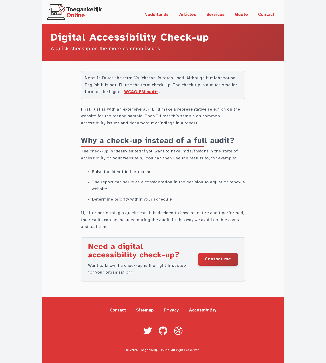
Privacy (171, 310)
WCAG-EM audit (141, 92)
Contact (266, 14)
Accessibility (203, 310)
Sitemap (145, 310)
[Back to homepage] (74, 12)
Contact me (218, 259)
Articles (187, 14)
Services (215, 14)
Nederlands (156, 14)
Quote (241, 14)
